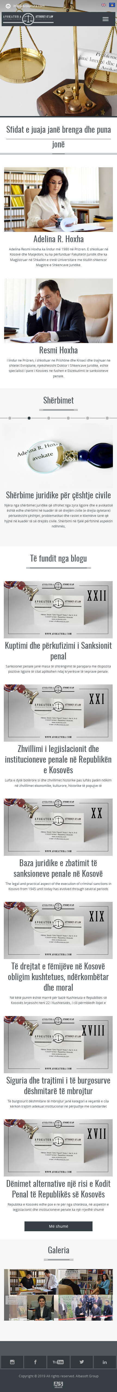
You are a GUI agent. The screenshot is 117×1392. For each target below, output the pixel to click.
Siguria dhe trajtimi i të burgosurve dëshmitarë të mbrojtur (58, 1086)
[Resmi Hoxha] (58, 310)
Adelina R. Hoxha (58, 240)
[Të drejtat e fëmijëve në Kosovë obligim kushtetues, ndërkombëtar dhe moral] (58, 930)
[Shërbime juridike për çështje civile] (58, 455)
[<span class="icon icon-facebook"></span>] (35, 1362)
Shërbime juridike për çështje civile (58, 496)
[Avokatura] (28, 19)
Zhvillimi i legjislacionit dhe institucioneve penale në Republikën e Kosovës (58, 760)
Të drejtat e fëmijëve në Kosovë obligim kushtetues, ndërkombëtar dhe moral (58, 977)
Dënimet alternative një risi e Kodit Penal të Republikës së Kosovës (58, 1189)
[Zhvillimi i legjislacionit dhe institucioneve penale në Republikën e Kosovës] (58, 713)
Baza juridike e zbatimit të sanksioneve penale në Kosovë (58, 869)
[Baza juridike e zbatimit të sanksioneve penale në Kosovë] (58, 827)
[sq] (112, 5)
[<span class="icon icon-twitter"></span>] (82, 1362)
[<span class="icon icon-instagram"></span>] (12, 1362)
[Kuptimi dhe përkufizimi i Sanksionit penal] (58, 609)
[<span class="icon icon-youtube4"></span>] (58, 1362)
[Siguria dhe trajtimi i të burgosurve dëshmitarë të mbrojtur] (58, 1044)
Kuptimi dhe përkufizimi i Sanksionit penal (58, 651)
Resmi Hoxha (58, 351)
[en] (103, 5)
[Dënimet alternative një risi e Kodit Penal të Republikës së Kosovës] (58, 1147)
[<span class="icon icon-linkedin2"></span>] (105, 1362)
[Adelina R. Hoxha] (58, 199)
